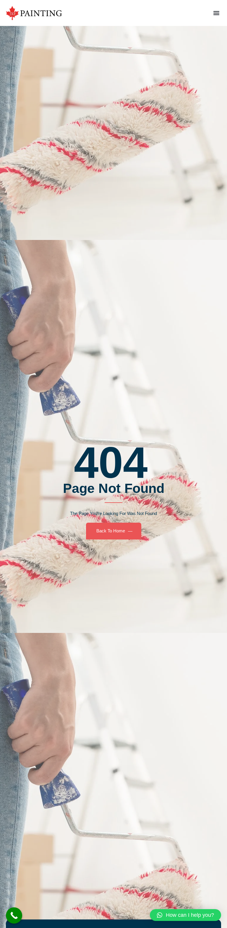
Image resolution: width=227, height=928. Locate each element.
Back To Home (110, 530)
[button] (216, 13)
